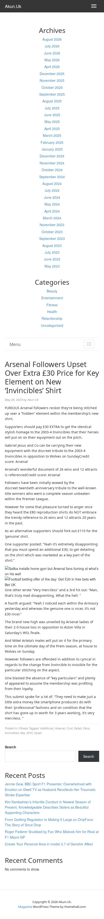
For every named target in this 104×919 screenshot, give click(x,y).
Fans (86, 728)
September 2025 (52, 94)
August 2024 (52, 183)
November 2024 (52, 163)
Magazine (25, 906)
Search (10, 746)
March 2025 (52, 135)
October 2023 (52, 231)
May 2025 (52, 121)
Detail (78, 728)
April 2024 (52, 211)
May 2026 (52, 59)
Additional (46, 728)
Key (22, 733)
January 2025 (52, 149)
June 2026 (52, 53)
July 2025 (52, 108)
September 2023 (52, 238)
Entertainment (52, 297)
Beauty (52, 291)
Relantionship (52, 318)
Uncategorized (52, 325)
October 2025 (52, 87)
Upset (38, 733)
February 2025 (52, 142)
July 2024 (52, 190)
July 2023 (52, 252)
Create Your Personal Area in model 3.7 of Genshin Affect (49, 844)
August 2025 (52, 101)
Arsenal (60, 728)
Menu (15, 344)
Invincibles (12, 733)
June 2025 (52, 114)
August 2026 (52, 39)
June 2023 (52, 259)
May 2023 (52, 266)
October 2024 (52, 169)
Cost (70, 728)
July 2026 (52, 46)
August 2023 (52, 245)
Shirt (29, 733)
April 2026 (52, 66)
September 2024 (52, 176)
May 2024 (52, 204)
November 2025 (52, 80)
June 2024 (52, 197)
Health (52, 311)
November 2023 (52, 224)
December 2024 (52, 155)
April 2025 (52, 128)
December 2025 (52, 73)
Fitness (52, 304)
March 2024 (52, 217)
